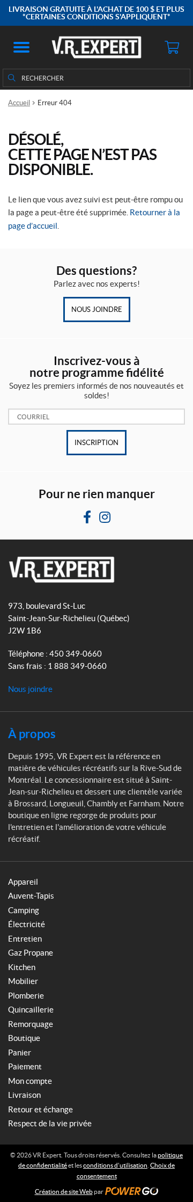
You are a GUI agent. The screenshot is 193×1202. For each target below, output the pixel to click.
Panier (19, 1052)
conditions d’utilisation (115, 1165)
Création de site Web (64, 1191)
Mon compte (30, 1081)
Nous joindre (96, 309)
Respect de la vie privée (50, 1123)
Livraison (24, 1094)
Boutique (24, 1038)
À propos (32, 733)
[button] (21, 47)
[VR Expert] (96, 47)
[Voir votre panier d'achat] (171, 47)
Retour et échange (40, 1109)
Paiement (25, 1066)
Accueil (19, 103)
